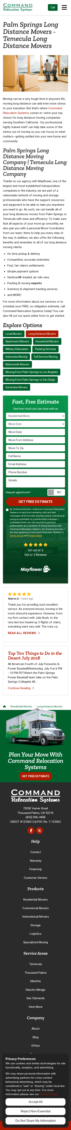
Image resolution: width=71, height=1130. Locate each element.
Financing (35, 869)
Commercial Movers (35, 908)
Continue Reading (19, 688)
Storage (35, 925)
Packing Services (45, 349)
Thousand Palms (36, 972)
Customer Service (35, 878)
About (35, 1028)
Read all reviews (22, 633)
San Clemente (35, 998)
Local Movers (14, 333)
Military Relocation (17, 349)
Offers (35, 1045)
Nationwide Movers (17, 364)
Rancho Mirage (35, 990)
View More (35, 1007)
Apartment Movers (17, 341)
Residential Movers (35, 899)
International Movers (35, 916)
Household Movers (47, 341)
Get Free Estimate (35, 501)
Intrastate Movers (17, 387)
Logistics (35, 933)
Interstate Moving (16, 356)
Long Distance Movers (42, 333)
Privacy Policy (35, 535)
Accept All (36, 1102)
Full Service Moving (46, 356)
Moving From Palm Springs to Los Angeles (32, 372)
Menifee (35, 981)
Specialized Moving (35, 942)
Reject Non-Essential (35, 1111)
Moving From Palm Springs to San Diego (30, 379)
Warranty (35, 861)
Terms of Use (16, 535)
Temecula (35, 964)
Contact (35, 852)
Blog (35, 1037)
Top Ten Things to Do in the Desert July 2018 (35, 655)
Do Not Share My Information (35, 1120)
